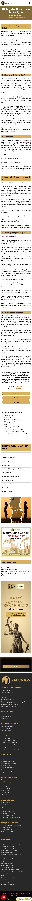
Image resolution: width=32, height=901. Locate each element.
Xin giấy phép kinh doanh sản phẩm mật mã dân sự (13, 871)
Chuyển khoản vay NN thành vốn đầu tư (10, 817)
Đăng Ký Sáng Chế (5, 765)
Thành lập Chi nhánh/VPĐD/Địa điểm (10, 747)
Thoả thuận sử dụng (6, 716)
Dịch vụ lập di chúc (5, 792)
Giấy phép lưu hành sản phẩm (8, 863)
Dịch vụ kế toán (7, 491)
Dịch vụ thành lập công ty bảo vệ (8, 848)
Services (18, 15)
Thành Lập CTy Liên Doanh (7, 811)
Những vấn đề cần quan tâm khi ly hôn (14, 428)
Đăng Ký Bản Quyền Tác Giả (7, 761)
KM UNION (12, 15)
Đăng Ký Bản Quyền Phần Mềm (8, 772)
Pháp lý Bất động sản (6, 827)
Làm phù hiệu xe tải (5, 856)
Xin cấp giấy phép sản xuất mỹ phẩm (9, 877)
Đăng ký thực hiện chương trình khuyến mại (11, 854)
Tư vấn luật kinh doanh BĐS (7, 832)
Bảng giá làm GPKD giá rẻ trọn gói (9, 742)
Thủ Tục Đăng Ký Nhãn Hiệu (7, 767)
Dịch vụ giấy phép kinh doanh (11, 476)
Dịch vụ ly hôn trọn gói (6, 779)
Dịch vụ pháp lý (6, 484)
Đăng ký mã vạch (5, 759)
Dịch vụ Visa (6, 488)
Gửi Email (16, 402)
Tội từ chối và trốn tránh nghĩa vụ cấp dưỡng (15, 433)
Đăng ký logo (4, 769)
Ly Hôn (4, 454)
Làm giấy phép (4, 842)
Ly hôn (2, 784)
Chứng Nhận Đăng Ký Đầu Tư (8, 815)
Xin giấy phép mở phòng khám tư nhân (10, 861)
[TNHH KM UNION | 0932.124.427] (7, 3)
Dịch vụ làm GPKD (5, 738)
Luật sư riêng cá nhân (6, 730)
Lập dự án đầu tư (5, 807)
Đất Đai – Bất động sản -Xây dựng (12, 469)
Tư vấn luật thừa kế (5, 790)
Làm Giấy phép (6, 473)
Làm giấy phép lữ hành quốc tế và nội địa (10, 869)
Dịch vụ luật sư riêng (6, 728)
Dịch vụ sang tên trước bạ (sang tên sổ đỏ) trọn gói (13, 825)
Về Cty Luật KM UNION (6, 714)
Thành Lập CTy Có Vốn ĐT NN (8, 813)
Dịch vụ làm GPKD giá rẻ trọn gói (8, 740)
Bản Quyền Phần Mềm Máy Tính (8, 884)
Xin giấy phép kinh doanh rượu (8, 865)
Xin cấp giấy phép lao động (7, 846)
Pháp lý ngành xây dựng (6, 829)
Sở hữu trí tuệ (6, 465)
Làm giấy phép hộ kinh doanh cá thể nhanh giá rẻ (12, 744)
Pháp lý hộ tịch (4, 786)
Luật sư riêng (6, 461)
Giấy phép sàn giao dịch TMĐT (8, 882)
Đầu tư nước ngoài (7, 480)
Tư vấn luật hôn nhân (6, 788)
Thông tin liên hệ (5, 718)
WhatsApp (16, 398)
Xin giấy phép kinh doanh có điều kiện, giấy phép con (13, 844)
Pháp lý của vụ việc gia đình (7, 782)
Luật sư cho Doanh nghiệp (7, 726)
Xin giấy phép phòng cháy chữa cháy (9, 859)
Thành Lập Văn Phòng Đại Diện (8, 809)
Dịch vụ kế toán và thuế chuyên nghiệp (10, 749)
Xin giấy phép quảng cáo (7, 852)
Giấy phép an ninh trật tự (7, 867)
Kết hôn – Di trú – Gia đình (10, 458)
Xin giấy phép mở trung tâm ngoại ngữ (10, 850)
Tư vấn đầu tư (4, 804)
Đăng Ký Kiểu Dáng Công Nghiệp (8, 763)
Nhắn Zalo (16, 393)
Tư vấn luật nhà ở (5, 834)
